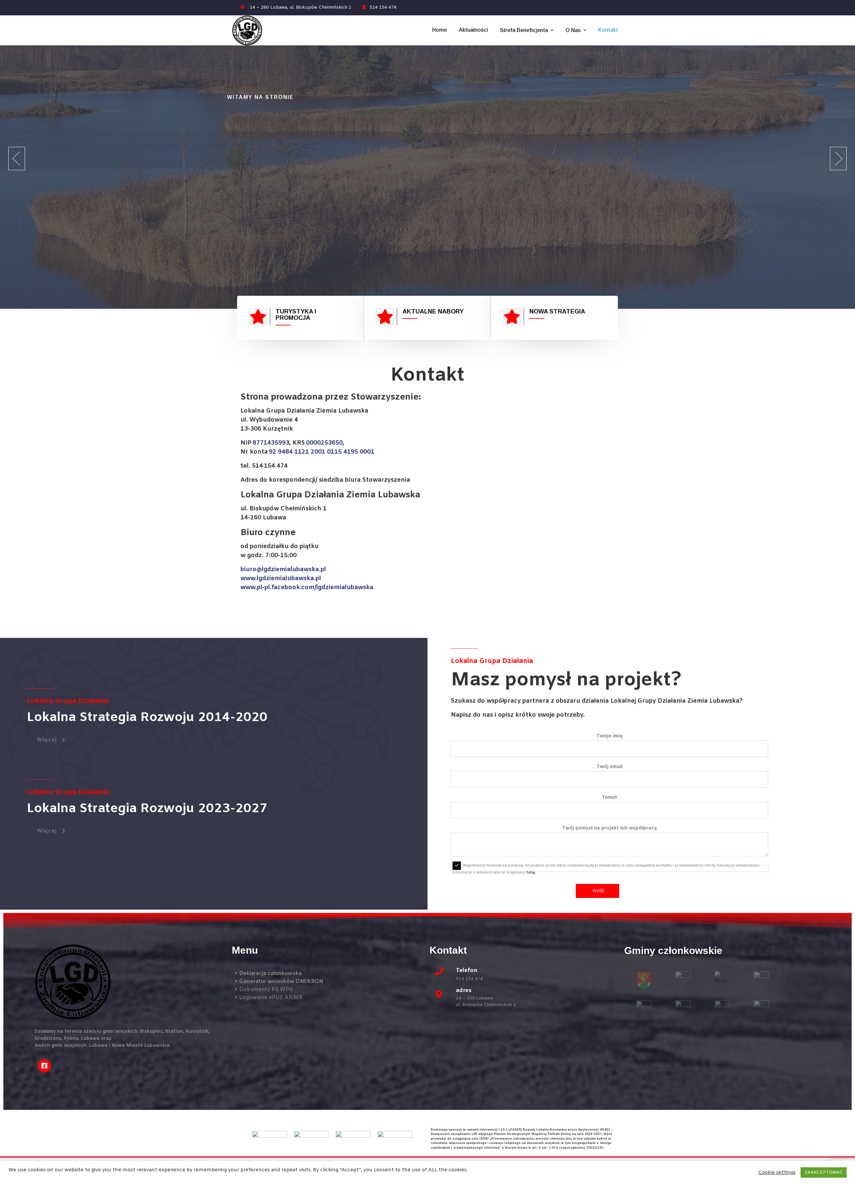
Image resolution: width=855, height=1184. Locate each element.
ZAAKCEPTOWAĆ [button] (824, 1172)
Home (439, 30)
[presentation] (16, 158)
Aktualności (473, 30)
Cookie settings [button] (777, 1173)
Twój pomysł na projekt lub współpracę (609, 828)
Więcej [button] (47, 739)
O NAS (247, 228)
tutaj (531, 872)
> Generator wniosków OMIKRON (278, 981)
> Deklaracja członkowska (268, 973)
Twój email (609, 767)
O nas (573, 30)
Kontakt (608, 30)
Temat (609, 797)
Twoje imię (609, 736)
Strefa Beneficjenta (524, 30)
